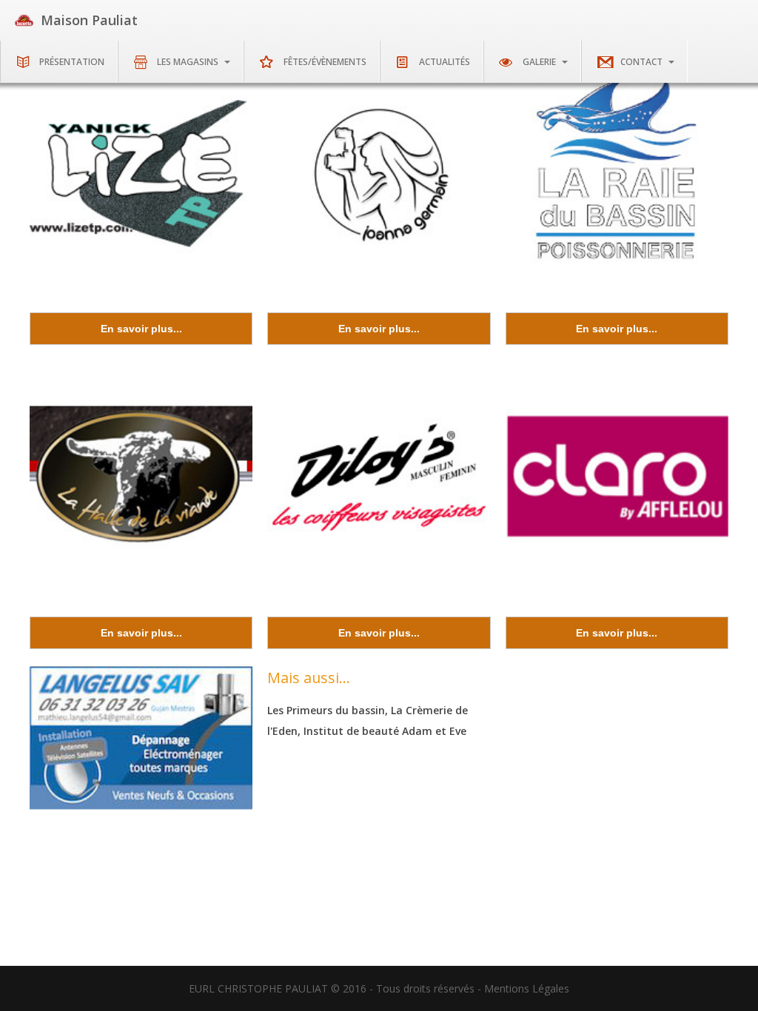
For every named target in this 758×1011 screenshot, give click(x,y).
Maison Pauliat (89, 20)
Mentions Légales (526, 988)
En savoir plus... (141, 329)
